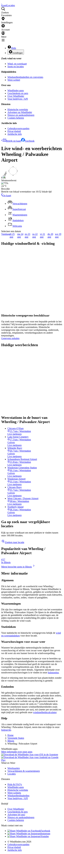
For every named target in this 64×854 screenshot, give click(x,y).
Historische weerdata (17, 109)
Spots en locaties (15, 66)
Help (13, 48)
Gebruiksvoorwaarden (18, 128)
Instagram (45, 833)
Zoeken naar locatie (14, 542)
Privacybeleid (14, 131)
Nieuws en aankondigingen (20, 115)
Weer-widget (13, 80)
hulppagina (53, 672)
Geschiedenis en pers (17, 93)
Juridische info (14, 134)
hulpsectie (6, 730)
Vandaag (5, 234)
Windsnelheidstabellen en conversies (25, 77)
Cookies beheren (15, 118)
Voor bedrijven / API (17, 99)
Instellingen (17, 53)
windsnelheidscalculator (44, 712)
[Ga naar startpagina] (1, 2)
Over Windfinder (15, 96)
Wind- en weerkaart (17, 63)
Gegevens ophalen (10, 338)
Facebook (29, 141)
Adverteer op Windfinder (19, 112)
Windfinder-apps (15, 90)
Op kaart (6, 195)
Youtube (45, 836)
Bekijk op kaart (13, 141)
